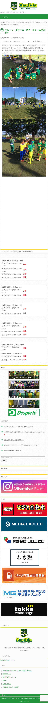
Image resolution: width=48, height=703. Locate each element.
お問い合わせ (7, 683)
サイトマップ (8, 695)
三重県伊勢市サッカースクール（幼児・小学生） (17, 670)
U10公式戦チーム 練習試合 (12, 450)
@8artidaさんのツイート (7, 660)
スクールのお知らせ (16, 37)
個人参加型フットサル (9, 677)
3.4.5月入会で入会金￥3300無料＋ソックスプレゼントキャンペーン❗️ (24, 433)
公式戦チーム (7, 673)
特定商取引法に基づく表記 (11, 687)
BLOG (4, 680)
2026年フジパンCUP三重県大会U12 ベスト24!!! (18, 426)
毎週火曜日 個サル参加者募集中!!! (14, 440)
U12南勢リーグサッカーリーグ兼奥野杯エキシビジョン (20, 445)
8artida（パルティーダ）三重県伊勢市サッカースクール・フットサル (29, 698)
